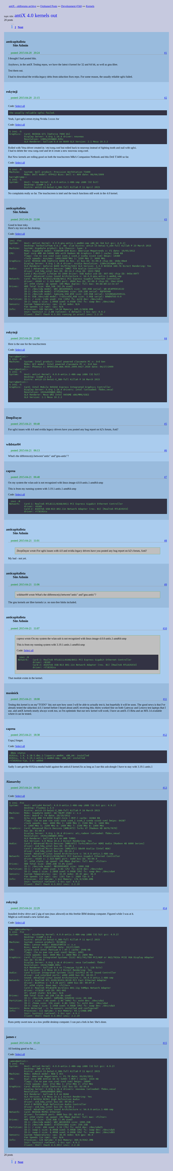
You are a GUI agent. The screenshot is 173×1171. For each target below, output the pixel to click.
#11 (165, 699)
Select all (20, 106)
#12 (165, 734)
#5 (165, 423)
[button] (21, 27)
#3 (165, 219)
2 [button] (15, 27)
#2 (165, 97)
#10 (165, 628)
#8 (165, 540)
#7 (165, 477)
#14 (165, 908)
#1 (165, 52)
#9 (165, 584)
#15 (165, 1043)
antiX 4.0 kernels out (36, 15)
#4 (165, 338)
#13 (165, 787)
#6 (165, 450)
